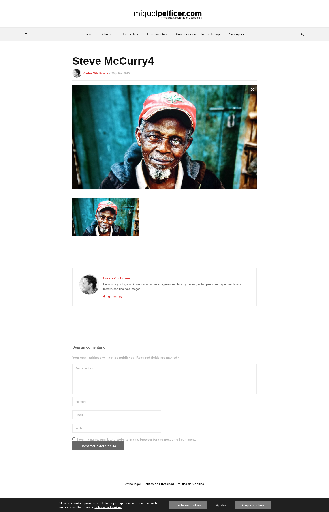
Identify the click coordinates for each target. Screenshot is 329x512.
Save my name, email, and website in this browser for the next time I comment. (136, 439)
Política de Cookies (190, 484)
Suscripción (237, 34)
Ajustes (221, 505)
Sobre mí (106, 34)
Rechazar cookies (188, 505)
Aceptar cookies (252, 505)
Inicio (87, 34)
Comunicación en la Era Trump (198, 34)
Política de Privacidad (158, 484)
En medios (130, 34)
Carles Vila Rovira (95, 73)
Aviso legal (133, 484)
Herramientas (157, 34)
